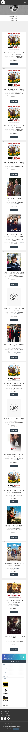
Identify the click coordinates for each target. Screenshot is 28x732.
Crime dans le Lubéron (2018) (14, 309)
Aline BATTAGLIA (17, 352)
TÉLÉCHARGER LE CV (14, 661)
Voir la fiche (14, 64)
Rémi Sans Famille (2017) (14, 526)
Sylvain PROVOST (17, 203)
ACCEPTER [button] (16, 729)
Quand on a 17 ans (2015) (14, 601)
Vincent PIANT (17, 531)
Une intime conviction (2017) (14, 455)
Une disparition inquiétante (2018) (14, 345)
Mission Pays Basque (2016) (14, 563)
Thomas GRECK (21, 242)
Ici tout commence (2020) (14, 234)
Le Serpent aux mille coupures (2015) (14, 637)
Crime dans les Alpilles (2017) (14, 419)
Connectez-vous (8, 658)
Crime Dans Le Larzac (14, 199)
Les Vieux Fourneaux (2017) (14, 53)
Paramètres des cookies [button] (7, 729)
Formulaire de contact (5, 715)
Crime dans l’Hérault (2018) (14, 273)
